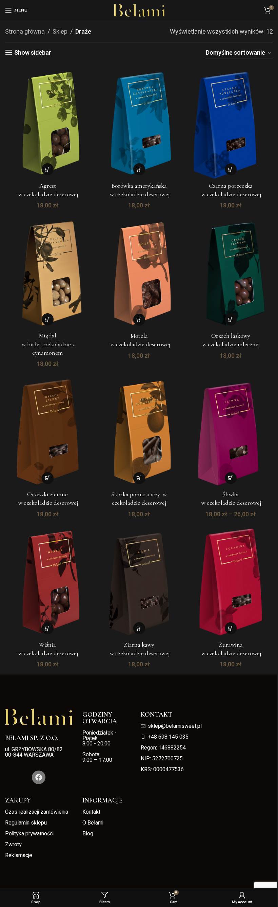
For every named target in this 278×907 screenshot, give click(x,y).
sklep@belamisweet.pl (175, 726)
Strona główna (25, 31)
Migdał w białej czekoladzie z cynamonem (47, 344)
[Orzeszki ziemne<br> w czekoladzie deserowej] (47, 430)
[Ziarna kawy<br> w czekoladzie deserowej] (139, 580)
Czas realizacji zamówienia (36, 812)
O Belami (92, 823)
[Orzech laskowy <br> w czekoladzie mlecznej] (230, 272)
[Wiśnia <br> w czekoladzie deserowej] (47, 580)
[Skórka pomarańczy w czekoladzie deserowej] (139, 430)
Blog (87, 834)
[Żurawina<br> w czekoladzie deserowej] (230, 580)
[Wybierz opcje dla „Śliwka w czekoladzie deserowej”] (231, 478)
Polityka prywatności (29, 834)
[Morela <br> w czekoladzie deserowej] (139, 272)
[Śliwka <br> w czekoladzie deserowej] (230, 430)
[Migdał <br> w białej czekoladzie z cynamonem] (47, 272)
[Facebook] (38, 777)
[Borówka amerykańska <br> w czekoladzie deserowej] (139, 122)
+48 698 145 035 (168, 737)
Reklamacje (18, 855)
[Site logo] (139, 10)
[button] (48, 169)
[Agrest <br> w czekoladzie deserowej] (47, 122)
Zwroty (13, 844)
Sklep (60, 31)
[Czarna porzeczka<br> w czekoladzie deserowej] (230, 122)
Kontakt (91, 812)
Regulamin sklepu (26, 823)
